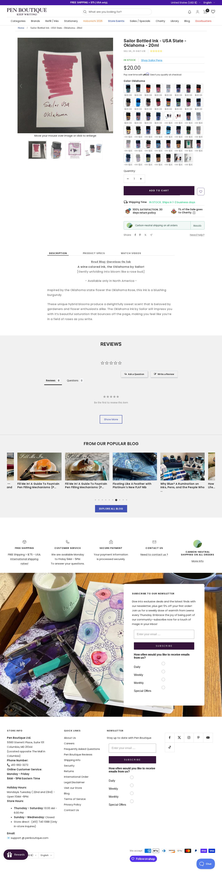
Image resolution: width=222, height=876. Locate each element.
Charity (160, 21)
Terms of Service (75, 799)
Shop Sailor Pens (151, 60)
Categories (18, 21)
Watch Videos (131, 253)
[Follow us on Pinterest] (198, 737)
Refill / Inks (52, 21)
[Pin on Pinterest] (140, 235)
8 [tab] (119, 500)
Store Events (116, 21)
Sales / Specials (140, 21)
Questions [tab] (72, 380)
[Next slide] (109, 86)
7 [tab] (116, 500)
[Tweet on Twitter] (145, 235)
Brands (35, 21)
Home (21, 28)
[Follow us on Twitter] (179, 737)
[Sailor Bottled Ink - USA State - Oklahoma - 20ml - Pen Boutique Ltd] (37, 150)
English (208, 2)
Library (175, 21)
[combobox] (119, 12)
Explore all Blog (111, 508)
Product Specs (94, 253)
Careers (69, 743)
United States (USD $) (184, 2)
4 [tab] (106, 500)
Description (58, 253)
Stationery (71, 21)
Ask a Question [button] (136, 374)
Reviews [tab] (50, 380)
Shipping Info (72, 760)
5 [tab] (109, 500)
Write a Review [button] (166, 374)
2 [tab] (99, 500)
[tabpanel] (135, 472)
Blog (187, 21)
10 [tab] (126, 500)
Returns (69, 771)
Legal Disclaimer (74, 782)
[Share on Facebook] (135, 235)
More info (197, 225)
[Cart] (205, 12)
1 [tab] (95, 500)
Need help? (197, 235)
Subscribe (164, 646)
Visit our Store (73, 788)
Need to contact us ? (154, 554)
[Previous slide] (21, 86)
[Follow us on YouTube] (208, 737)
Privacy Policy (72, 804)
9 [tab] (123, 500)
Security (69, 765)
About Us (70, 738)
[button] (189, 11)
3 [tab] (102, 500)
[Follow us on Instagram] (189, 737)
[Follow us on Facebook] (169, 737)
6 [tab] (112, 500)
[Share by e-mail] (151, 235)
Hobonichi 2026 (93, 21)
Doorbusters (203, 21)
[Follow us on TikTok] (169, 747)
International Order (76, 777)
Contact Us (71, 810)
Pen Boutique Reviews (78, 754)
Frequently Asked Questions (82, 749)
